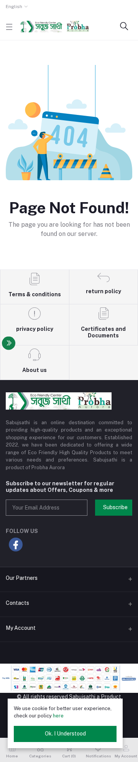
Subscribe (115, 507)
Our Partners (22, 578)
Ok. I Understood (65, 733)
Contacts (17, 603)
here (58, 716)
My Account (21, 628)
